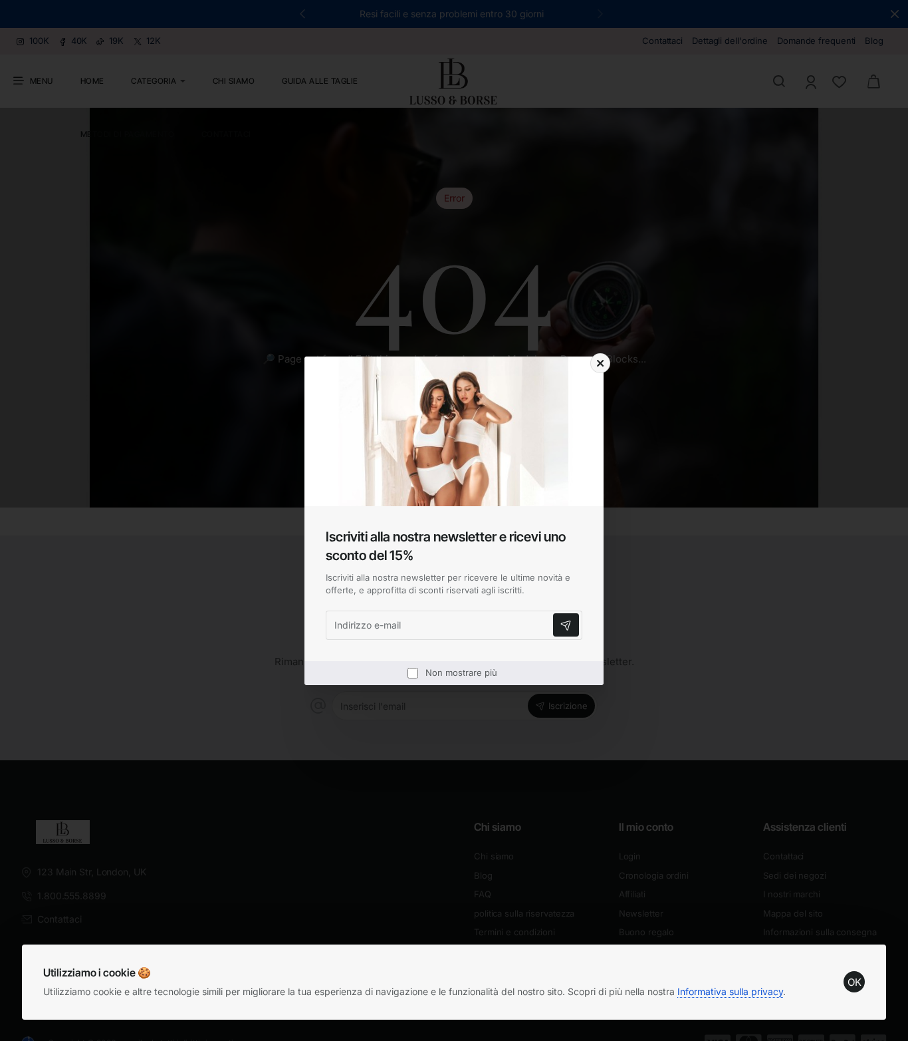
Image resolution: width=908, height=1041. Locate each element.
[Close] (600, 363)
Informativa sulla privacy (730, 991)
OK (854, 982)
